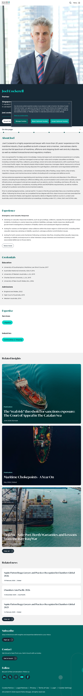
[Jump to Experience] (18, 132)
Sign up (6, 640)
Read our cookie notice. (21, 115)
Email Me (7, 121)
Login (53, 688)
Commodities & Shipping (13, 340)
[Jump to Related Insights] (64, 132)
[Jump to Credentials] (33, 132)
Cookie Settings (65, 688)
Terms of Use (43, 688)
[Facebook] (28, 677)
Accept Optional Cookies (60, 121)
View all (7, 551)
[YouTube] (22, 677)
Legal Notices (22, 688)
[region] (41, 114)
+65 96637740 (9, 107)
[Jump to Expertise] (49, 132)
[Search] (70, 2)
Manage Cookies (21, 121)
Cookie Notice (8, 688)
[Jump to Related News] (79, 132)
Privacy (33, 688)
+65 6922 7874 (8, 104)
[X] (10, 677)
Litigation (7, 322)
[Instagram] (16, 677)
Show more (8, 246)
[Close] (69, 103)
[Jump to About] (3, 132)
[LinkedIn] (4, 677)
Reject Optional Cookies (40, 121)
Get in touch (8, 658)
